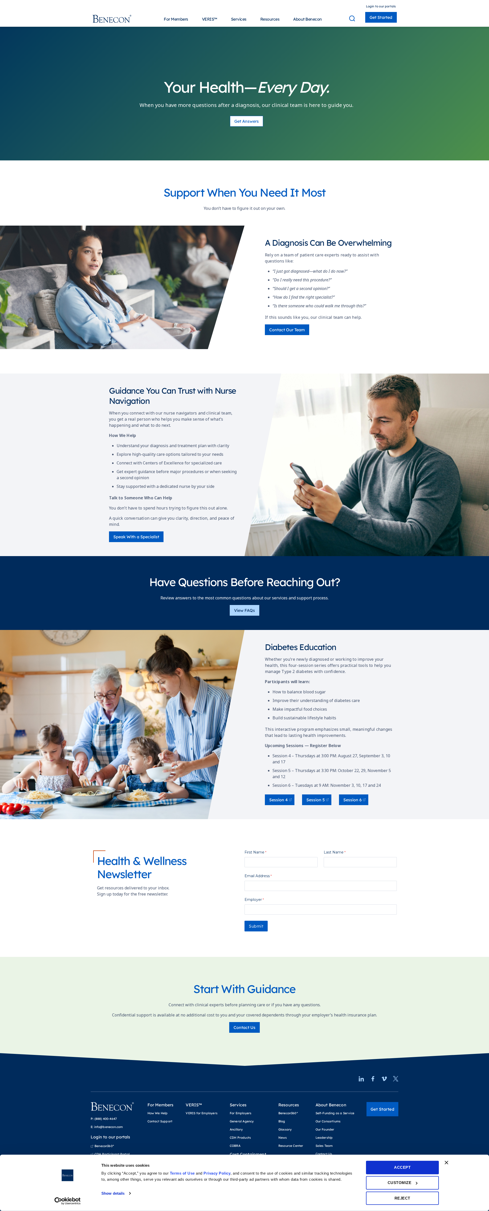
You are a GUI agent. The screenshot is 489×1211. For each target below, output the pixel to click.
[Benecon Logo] (112, 1108)
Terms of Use (182, 1173)
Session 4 (278, 799)
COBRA (235, 1146)
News (282, 1137)
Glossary (285, 1129)
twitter (395, 1078)
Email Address (257, 876)
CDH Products (240, 1137)
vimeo (384, 1078)
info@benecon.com (108, 1127)
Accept (402, 1167)
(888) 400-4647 (105, 1119)
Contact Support (160, 1121)
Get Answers (246, 121)
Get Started (381, 17)
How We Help (157, 1113)
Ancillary (236, 1129)
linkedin (361, 1078)
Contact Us (244, 1027)
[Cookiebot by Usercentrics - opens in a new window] (67, 1201)
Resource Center (290, 1146)
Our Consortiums (328, 1121)
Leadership (324, 1137)
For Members (176, 19)
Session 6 (352, 799)
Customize (400, 1182)
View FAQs (244, 610)
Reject (402, 1198)
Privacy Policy (216, 1173)
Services (239, 19)
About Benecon (307, 19)
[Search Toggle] (352, 18)
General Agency (242, 1121)
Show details (113, 1193)
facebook (372, 1078)
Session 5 (315, 799)
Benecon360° (104, 1146)
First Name (254, 852)
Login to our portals (381, 6)
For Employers (240, 1113)
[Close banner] (446, 1162)
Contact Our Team (287, 329)
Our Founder (325, 1129)
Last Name (334, 852)
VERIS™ (209, 19)
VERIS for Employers (201, 1113)
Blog (281, 1121)
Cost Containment (248, 1154)
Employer (253, 899)
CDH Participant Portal (112, 1154)
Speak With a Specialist (136, 536)
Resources (270, 19)
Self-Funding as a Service (335, 1113)
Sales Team (324, 1146)
